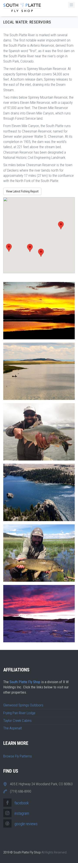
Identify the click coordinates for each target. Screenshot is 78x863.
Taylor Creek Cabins (17, 720)
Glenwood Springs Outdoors (23, 705)
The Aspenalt (12, 728)
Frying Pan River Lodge (19, 713)
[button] (8, 247)
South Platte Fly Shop (25, 682)
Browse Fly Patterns (17, 756)
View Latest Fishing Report (22, 191)
